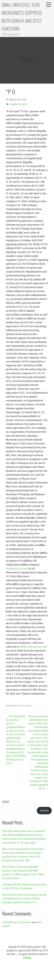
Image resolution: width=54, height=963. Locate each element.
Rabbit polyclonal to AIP (33, 646)
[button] (49, 4)
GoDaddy (27, 957)
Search (5, 802)
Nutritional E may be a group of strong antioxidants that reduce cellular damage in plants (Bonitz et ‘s (24, 898)
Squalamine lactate (17, 568)
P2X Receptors (24, 705)
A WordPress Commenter (16, 922)
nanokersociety (18, 104)
